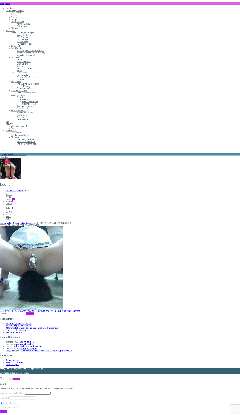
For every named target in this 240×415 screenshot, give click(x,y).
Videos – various (18, 110)
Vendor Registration (20, 135)
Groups (14, 19)
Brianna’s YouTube (25, 113)
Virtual (19, 70)
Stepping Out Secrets (26, 77)
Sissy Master (11, 351)
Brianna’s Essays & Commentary (31, 53)
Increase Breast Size (26, 142)
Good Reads (16, 48)
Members (15, 28)
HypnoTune (22, 115)
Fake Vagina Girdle (30, 102)
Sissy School (22, 108)
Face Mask (27, 99)
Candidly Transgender (26, 55)
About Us (10, 124)
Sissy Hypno (22, 117)
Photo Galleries (17, 22)
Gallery (9, 208)
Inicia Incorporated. (20, 373)
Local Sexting (22, 64)
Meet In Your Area (24, 68)
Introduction (11, 8)
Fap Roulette (22, 119)
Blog (7, 122)
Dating (19, 59)
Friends (10, 199)
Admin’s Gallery (23, 24)
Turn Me (20, 79)
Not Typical (21, 66)
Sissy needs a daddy (22, 223)
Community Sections (15, 10)
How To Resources (19, 73)
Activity (14, 15)
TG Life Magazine (24, 86)
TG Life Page (22, 39)
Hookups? (15, 57)
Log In (3, 412)
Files (7, 206)
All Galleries (22, 26)
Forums (20, 190)
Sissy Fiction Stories (14, 362)
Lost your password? (10, 407)
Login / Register (7, 154)
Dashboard (16, 13)
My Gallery (10, 212)
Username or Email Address (12, 393)
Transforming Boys (25, 88)
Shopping (15, 137)
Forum (14, 17)
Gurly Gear (21, 97)
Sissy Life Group (24, 35)
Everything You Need (26, 139)
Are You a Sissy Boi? (25, 342)
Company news (12, 360)
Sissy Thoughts (12, 364)
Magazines (16, 82)
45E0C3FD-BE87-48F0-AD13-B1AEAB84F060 (21, 311)
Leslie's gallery (6, 223)
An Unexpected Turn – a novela (30, 50)
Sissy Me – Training (25, 106)
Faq (12, 128)
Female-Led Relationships (17, 330)
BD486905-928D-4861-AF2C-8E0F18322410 (60, 311)
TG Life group (22, 37)
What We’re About (19, 126)
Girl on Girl (15, 46)
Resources (10, 30)
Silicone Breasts (29, 104)
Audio (8, 219)
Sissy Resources (18, 95)
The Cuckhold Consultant (28, 84)
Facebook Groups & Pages (22, 33)
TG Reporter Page (24, 44)
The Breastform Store (26, 144)
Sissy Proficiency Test (26, 93)
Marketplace (11, 130)
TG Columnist (22, 42)
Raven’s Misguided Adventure (18, 326)
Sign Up (16, 379)
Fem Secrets (22, 75)
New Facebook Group (15, 332)
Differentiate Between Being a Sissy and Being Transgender (32, 328)
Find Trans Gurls (24, 62)
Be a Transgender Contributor (19, 323)
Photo (8, 214)
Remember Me (9, 403)
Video (8, 216)
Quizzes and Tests (19, 90)
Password (4, 398)
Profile (8, 197)
